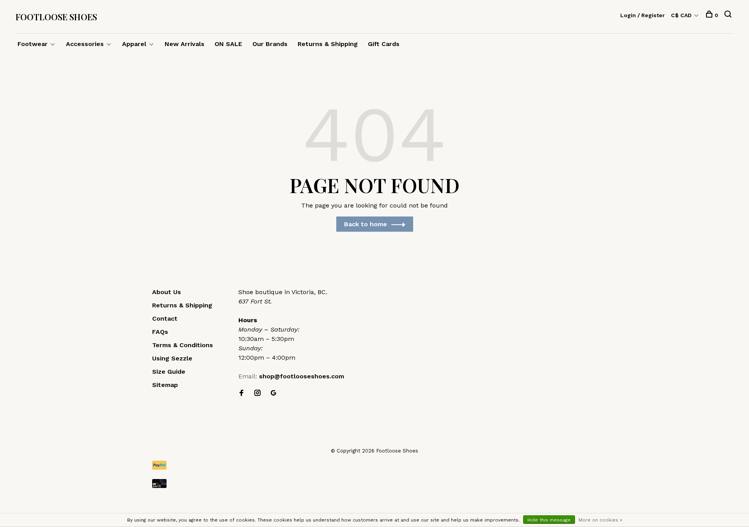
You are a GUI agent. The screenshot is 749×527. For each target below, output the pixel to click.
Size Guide (168, 371)
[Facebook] (241, 393)
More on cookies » (600, 520)
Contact (164, 318)
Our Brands (270, 44)
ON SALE (228, 44)
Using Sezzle (172, 358)
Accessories (85, 44)
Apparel (134, 44)
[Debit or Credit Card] (374, 483)
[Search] (728, 15)
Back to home (365, 224)
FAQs (160, 331)
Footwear (33, 44)
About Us (166, 292)
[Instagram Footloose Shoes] (257, 393)
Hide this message (549, 520)
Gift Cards (383, 44)
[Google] (273, 393)
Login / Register (642, 15)
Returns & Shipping (328, 44)
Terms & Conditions (182, 345)
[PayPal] (374, 465)
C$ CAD (682, 15)
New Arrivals (184, 44)
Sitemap (165, 385)
